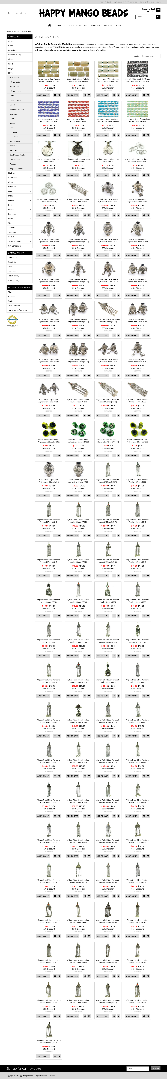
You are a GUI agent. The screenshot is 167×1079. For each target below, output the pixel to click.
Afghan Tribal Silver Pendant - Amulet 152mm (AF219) (78, 801)
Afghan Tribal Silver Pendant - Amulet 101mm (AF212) (78, 400)
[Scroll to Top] (163, 1076)
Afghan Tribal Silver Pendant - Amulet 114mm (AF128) (137, 1001)
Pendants (12, 214)
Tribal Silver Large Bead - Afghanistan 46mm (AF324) (137, 280)
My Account (118, 2)
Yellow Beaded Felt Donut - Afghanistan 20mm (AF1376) (137, 440)
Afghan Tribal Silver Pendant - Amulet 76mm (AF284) (137, 641)
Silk (9, 223)
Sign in (142, 2)
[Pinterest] (21, 13)
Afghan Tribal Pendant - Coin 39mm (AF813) (48, 160)
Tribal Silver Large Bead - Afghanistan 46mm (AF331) (78, 240)
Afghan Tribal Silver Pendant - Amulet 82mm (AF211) (78, 881)
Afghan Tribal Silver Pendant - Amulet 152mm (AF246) (137, 520)
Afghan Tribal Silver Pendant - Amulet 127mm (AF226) (137, 721)
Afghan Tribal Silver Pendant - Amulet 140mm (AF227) (108, 721)
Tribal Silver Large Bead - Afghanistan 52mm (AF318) (78, 360)
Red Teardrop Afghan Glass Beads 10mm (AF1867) (78, 120)
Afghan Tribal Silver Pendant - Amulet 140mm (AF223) (108, 761)
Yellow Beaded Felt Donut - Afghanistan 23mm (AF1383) (48, 440)
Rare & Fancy (15, 141)
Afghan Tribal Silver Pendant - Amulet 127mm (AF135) (108, 961)
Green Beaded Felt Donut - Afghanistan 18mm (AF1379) (108, 440)
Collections (12, 50)
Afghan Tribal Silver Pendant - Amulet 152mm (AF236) (137, 601)
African (11, 41)
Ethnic (16, 32)
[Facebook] (12, 13)
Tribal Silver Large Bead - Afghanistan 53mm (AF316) (137, 360)
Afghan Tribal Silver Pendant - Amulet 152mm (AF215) (78, 841)
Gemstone (12, 177)
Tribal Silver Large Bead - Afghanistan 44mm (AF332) (48, 240)
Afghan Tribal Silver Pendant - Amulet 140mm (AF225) (49, 761)
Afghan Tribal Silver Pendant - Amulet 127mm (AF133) (49, 1001)
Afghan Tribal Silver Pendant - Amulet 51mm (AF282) (108, 681)
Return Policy (13, 275)
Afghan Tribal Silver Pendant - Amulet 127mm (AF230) (137, 681)
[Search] (158, 17)
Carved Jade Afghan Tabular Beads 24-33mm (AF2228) (78, 80)
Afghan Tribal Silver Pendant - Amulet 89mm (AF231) (78, 681)
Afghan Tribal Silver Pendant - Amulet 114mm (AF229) (49, 721)
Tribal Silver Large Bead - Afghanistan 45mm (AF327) (48, 280)
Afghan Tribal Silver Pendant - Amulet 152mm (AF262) (108, 400)
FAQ (10, 266)
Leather (11, 191)
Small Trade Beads (17, 155)
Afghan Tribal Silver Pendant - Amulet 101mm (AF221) (108, 320)
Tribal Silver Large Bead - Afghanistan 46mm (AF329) (137, 240)
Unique (11, 236)
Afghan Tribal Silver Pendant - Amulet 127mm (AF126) (49, 1041)
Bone (10, 45)
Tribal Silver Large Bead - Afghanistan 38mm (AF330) (108, 240)
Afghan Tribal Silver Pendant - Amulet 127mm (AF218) (108, 801)
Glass (10, 182)
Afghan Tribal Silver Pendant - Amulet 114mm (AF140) (108, 921)
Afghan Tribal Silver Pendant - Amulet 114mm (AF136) (78, 961)
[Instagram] (8, 13)
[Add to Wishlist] (59, 95)
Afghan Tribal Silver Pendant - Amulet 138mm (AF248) (78, 520)
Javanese (13, 114)
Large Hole (12, 186)
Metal (10, 196)
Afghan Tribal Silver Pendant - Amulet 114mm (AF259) (137, 400)
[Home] (49, 25)
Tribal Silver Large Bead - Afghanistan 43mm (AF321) (137, 320)
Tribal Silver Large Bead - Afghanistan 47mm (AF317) (108, 360)
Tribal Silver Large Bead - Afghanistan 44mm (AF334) (137, 200)
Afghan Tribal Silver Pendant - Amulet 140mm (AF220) (49, 801)
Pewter (11, 209)
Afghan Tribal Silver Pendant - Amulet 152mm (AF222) (137, 761)
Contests (12, 301)
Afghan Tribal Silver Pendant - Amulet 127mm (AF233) (108, 641)
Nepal (12, 127)
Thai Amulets (15, 159)
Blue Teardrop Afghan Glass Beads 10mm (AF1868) (49, 120)
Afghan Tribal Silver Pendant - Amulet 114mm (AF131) (108, 1001)
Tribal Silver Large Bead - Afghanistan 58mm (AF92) (78, 480)
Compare (104, 2)
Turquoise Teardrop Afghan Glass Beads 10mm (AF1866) (108, 120)
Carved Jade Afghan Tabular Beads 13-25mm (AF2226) (108, 80)
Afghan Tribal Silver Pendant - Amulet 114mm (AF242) (108, 560)
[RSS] (25, 13)
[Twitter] (17, 13)
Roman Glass (15, 146)
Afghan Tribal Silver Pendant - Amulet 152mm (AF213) (49, 881)
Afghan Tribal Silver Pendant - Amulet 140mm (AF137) (49, 961)
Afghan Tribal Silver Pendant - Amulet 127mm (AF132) (78, 1001)
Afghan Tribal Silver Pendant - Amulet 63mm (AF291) (108, 601)
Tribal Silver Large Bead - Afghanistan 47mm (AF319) (48, 360)
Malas (12, 118)
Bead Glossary (14, 305)
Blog (10, 292)
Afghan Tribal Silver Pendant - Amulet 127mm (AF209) (137, 881)
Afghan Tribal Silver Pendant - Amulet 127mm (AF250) (137, 480)
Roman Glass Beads (100, 47)
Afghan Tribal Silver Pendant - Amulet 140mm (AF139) (137, 921)
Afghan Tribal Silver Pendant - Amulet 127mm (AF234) (78, 641)
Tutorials (11, 296)
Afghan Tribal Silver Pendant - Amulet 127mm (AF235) (49, 641)
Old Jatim (13, 132)
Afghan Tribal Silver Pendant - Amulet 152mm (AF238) (78, 601)
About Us (12, 262)
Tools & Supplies (15, 241)
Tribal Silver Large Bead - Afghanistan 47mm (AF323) (48, 320)
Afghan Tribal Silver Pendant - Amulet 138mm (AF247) (108, 520)
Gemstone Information (17, 310)
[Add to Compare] (55, 95)
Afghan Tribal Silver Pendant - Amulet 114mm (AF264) (137, 841)
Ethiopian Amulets (17, 109)
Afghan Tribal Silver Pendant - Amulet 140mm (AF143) (78, 921)
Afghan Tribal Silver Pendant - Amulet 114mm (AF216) (49, 841)
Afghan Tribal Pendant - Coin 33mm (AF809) (78, 160)
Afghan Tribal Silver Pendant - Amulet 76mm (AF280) (78, 721)
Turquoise (12, 232)
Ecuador (13, 105)
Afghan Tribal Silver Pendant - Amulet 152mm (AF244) (78, 560)
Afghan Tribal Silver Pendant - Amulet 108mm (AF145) (49, 921)
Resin (10, 218)
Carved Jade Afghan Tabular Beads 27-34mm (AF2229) (49, 80)
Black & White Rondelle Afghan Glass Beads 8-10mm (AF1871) (138, 80)
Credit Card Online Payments (12, 326)
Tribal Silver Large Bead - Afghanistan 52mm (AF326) (78, 280)
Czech (10, 64)
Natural (11, 200)
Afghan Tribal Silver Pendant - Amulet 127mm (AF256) (78, 200)
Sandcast (13, 150)
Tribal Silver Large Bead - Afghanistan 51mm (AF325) (108, 280)
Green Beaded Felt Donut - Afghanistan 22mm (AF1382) (78, 440)
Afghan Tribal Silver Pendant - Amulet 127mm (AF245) (49, 560)
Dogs (10, 68)
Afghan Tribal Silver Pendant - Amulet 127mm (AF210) (108, 881)
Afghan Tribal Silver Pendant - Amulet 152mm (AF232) (49, 681)
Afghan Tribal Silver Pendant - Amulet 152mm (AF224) (78, 761)
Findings (11, 173)
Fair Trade (12, 271)
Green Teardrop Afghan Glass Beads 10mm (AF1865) (138, 120)
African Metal (15, 82)
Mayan (12, 123)
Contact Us (12, 257)
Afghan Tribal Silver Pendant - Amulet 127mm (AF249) (49, 520)
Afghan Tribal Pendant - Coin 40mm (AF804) (108, 160)
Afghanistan (14, 77)
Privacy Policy (13, 280)
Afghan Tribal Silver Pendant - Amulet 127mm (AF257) (108, 480)
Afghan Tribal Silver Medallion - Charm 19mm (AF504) (49, 200)
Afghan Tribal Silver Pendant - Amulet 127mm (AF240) (137, 560)
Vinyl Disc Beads (16, 168)
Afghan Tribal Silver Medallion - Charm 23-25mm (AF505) (137, 160)
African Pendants (16, 91)
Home (9, 32)
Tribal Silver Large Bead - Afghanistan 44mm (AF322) (78, 320)
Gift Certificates (131, 2)
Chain (10, 59)
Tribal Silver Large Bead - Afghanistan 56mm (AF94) (49, 480)
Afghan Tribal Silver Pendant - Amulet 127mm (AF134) (137, 961)
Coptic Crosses (16, 100)
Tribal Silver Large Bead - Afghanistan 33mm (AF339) (108, 200)
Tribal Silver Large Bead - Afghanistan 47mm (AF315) (48, 400)
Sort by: (136, 56)
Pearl (10, 205)
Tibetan (13, 164)
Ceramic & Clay (14, 54)
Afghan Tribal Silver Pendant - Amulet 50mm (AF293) (49, 601)
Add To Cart (43, 95)
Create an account (153, 2)
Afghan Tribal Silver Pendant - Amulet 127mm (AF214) (108, 841)
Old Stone (14, 136)
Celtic (12, 96)
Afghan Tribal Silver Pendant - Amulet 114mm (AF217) (137, 801)
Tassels (11, 227)
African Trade (15, 86)
